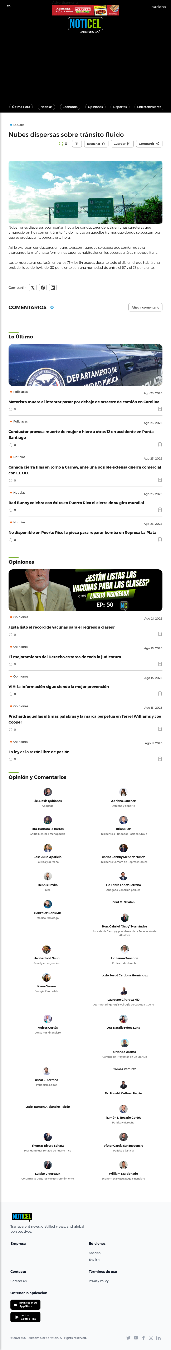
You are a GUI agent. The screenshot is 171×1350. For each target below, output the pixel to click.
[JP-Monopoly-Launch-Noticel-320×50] (85, 10)
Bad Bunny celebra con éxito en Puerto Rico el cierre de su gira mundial (76, 502)
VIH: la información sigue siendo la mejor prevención (59, 686)
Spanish (95, 1253)
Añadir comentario (145, 307)
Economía (70, 107)
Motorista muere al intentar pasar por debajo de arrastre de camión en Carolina (84, 402)
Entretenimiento (149, 107)
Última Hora (21, 107)
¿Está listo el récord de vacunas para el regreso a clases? (62, 627)
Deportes (120, 107)
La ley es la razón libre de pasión (39, 751)
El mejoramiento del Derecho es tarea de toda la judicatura (65, 657)
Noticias (46, 107)
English (94, 1259)
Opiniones (95, 107)
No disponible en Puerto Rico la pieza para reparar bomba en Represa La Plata (82, 532)
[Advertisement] (85, 66)
